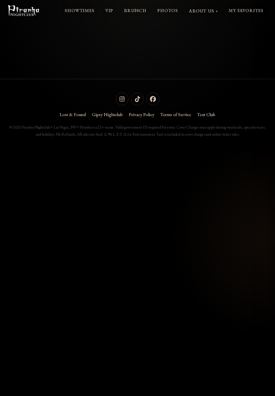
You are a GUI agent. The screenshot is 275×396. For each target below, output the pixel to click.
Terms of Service (175, 114)
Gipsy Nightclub (107, 114)
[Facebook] (153, 99)
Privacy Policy (141, 114)
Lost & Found (73, 114)
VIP (109, 10)
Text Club (206, 114)
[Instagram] (122, 99)
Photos (167, 10)
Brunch (135, 10)
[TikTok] (137, 99)
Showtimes (79, 10)
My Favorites (246, 10)
